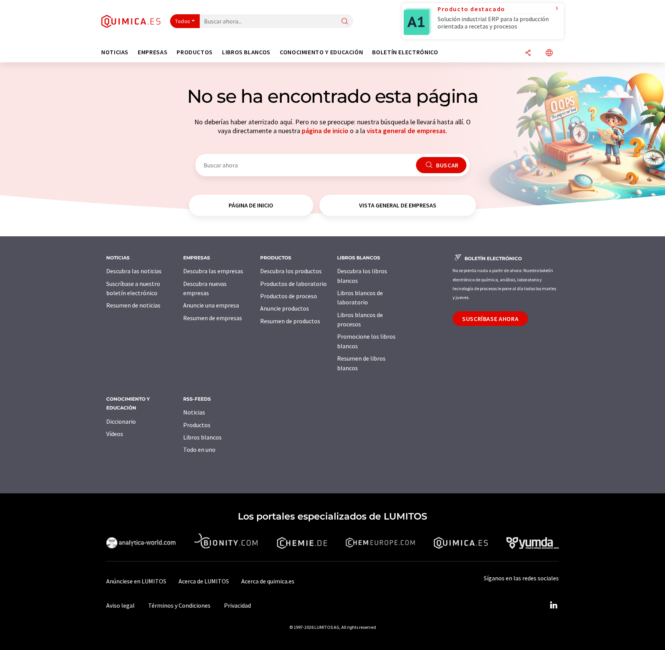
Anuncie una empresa (211, 305)
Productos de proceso (288, 296)
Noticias (194, 412)
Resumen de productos (290, 321)
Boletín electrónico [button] (405, 52)
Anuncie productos (284, 308)
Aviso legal (120, 605)
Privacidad (237, 605)
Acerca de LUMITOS (204, 581)
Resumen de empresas (212, 318)
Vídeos (114, 434)
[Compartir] (528, 53)
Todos (182, 21)
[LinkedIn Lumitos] (553, 605)
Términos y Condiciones (179, 605)
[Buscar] (344, 21)
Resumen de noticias (133, 305)
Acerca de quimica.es (267, 581)
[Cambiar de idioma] (549, 53)
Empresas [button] (152, 52)
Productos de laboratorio (293, 283)
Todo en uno (199, 449)
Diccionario (121, 421)
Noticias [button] (115, 52)
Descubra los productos (291, 271)
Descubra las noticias (134, 271)
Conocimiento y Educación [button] (321, 52)
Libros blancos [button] (246, 52)
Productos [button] (195, 52)
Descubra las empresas (213, 271)
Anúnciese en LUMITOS (136, 581)
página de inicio (325, 130)
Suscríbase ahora (490, 318)
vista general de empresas (406, 130)
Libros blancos (202, 437)
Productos (197, 425)
